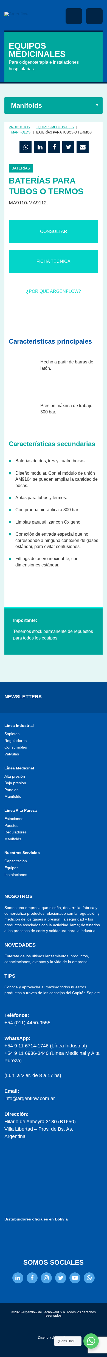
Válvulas (11, 754)
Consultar (53, 231)
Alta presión (14, 776)
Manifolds (12, 796)
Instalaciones (15, 874)
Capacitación (15, 861)
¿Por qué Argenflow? (53, 291)
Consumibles (15, 747)
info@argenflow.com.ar (29, 1098)
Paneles (11, 790)
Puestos (11, 825)
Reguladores (15, 740)
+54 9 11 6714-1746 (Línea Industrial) (45, 1046)
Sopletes (11, 734)
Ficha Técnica (53, 261)
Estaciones (13, 818)
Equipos (11, 868)
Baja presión (15, 783)
